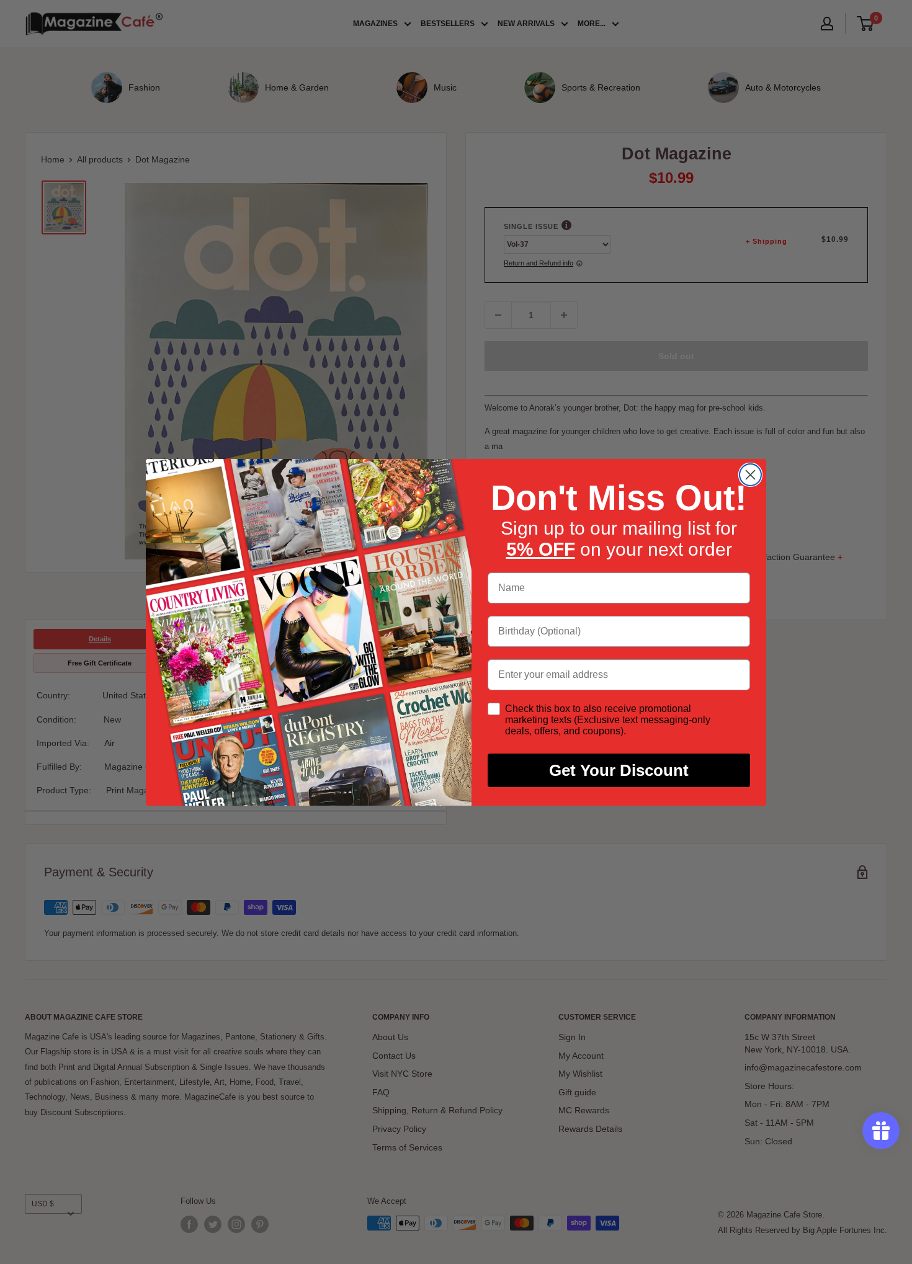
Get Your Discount (619, 770)
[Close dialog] (750, 475)
